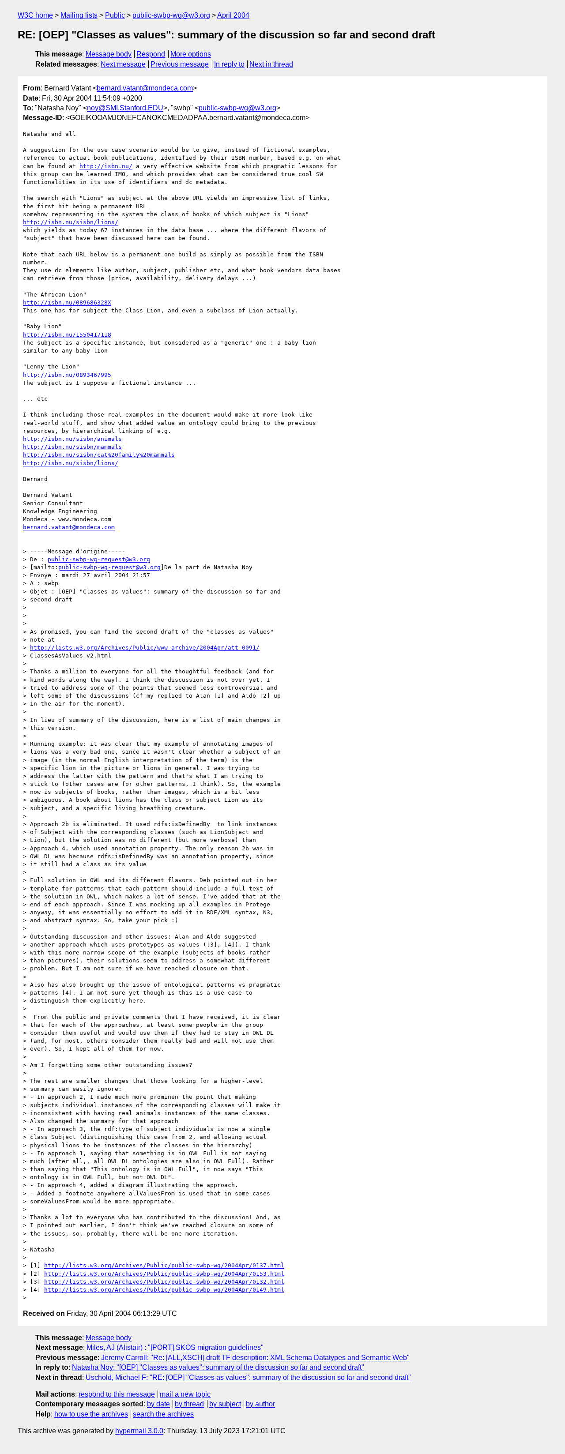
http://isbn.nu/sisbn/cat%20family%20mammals (99, 454)
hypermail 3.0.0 (139, 1431)
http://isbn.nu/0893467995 (67, 375)
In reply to (229, 64)
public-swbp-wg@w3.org (171, 15)
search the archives (163, 1414)
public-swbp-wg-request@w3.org (99, 559)
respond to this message (117, 1394)
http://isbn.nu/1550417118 (67, 334)
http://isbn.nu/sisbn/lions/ (70, 222)
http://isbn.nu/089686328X (67, 302)
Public (115, 15)
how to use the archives (91, 1414)
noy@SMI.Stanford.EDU (125, 108)
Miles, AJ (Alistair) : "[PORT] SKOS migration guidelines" (175, 1347)
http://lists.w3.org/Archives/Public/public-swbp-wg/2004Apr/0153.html (164, 1273)
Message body (109, 54)
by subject (225, 1404)
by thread (189, 1404)
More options (190, 54)
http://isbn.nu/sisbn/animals (72, 439)
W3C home (35, 15)
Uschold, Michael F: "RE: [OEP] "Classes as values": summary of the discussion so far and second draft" (248, 1377)
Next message (123, 64)
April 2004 (233, 15)
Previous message (180, 64)
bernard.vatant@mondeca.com (145, 88)
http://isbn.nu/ (105, 166)
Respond (150, 54)
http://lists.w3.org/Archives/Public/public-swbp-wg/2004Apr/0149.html (164, 1289)
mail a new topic (185, 1394)
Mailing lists (79, 15)
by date (158, 1404)
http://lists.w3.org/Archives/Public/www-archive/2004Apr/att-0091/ (145, 647)
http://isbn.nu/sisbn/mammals (72, 446)
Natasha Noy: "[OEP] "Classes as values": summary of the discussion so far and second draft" (218, 1367)
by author (260, 1404)
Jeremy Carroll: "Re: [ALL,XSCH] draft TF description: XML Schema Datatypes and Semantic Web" (255, 1357)
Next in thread (271, 64)
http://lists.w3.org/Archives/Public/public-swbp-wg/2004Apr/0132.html (164, 1281)
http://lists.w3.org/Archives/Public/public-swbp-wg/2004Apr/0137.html (164, 1265)
